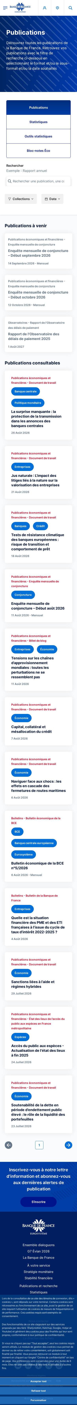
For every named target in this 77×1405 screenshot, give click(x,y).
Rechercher (14, 166)
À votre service (38, 1265)
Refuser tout (38, 1390)
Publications (38, 107)
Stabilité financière (39, 1278)
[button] (70, 8)
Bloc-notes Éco (38, 151)
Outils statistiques (38, 136)
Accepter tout (38, 1381)
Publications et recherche (38, 1286)
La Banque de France (38, 1257)
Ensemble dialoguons (38, 1245)
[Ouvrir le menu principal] (5, 7)
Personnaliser (38, 1400)
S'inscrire (38, 1202)
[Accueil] (39, 1227)
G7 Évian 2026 (38, 1251)
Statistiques (38, 122)
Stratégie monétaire (38, 1272)
